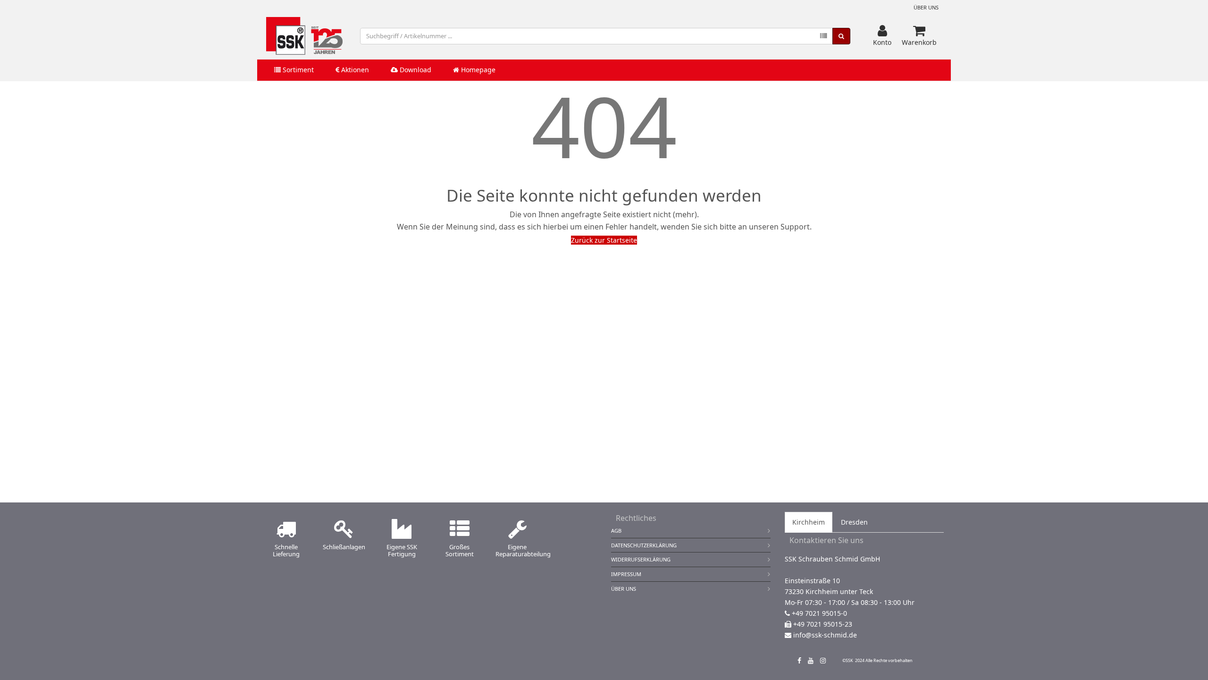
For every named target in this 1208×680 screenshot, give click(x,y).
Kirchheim (808, 522)
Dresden (854, 522)
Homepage (477, 69)
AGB (616, 530)
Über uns (926, 7)
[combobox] (596, 36)
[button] (882, 36)
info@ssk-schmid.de (825, 634)
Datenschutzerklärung (644, 545)
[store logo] (304, 36)
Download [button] (414, 69)
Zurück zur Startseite (604, 240)
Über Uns (623, 588)
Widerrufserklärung (641, 559)
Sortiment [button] (297, 69)
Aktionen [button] (354, 69)
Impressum (626, 574)
